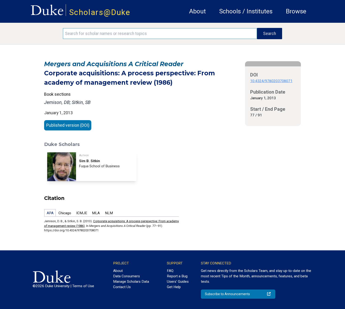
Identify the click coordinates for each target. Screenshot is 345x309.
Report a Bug (177, 276)
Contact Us (122, 287)
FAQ (170, 271)
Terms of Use (83, 286)
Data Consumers (126, 276)
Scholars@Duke (99, 12)
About (197, 11)
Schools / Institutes (245, 11)
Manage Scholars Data (131, 281)
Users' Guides (178, 281)
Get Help (174, 287)
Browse (296, 11)
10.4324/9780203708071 (271, 81)
